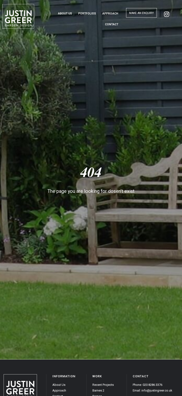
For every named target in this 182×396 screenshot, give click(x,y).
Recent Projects (103, 385)
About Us (65, 13)
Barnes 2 (98, 390)
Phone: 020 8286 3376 (147, 385)
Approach (110, 13)
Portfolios (87, 13)
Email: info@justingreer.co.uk (152, 390)
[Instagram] (167, 14)
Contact (111, 24)
